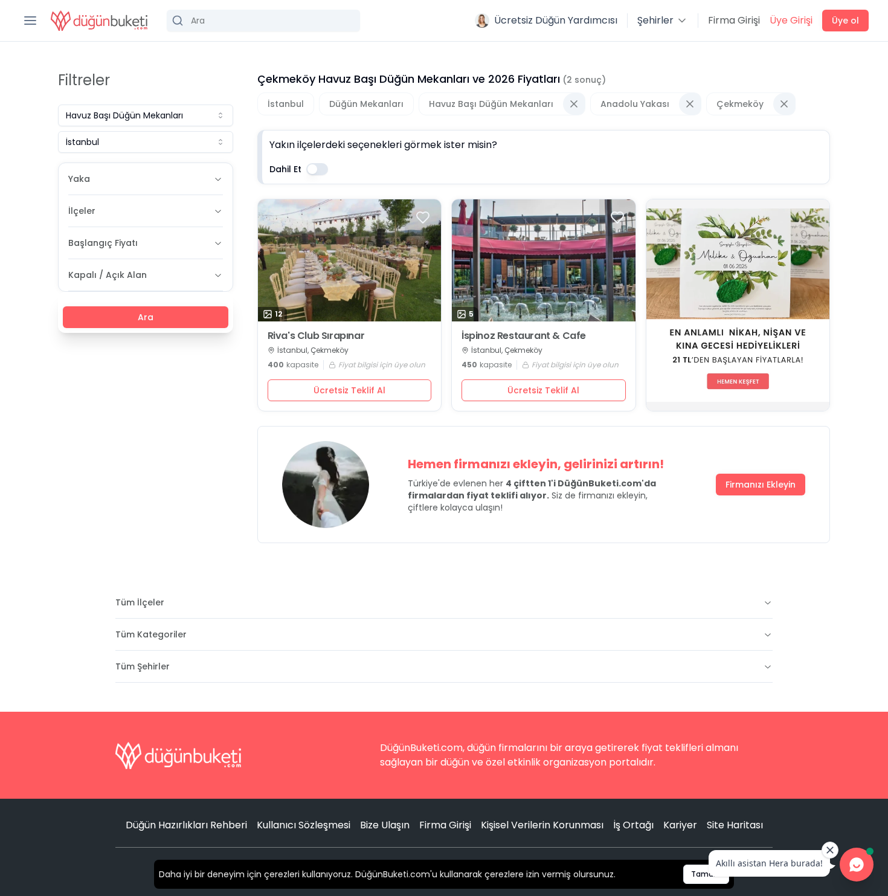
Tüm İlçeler (139, 602)
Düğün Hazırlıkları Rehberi (186, 825)
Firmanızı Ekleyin (761, 485)
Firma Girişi (734, 20)
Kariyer (680, 825)
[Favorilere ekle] (423, 217)
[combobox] (145, 115)
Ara (145, 317)
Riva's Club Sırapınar (316, 336)
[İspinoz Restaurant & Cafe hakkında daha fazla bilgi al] (543, 260)
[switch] (317, 169)
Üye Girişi (791, 20)
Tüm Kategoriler (151, 634)
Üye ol (845, 21)
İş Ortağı (633, 825)
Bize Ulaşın (385, 825)
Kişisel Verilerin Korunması (542, 825)
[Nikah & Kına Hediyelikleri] (738, 305)
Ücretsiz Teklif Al (349, 390)
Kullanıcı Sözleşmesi (303, 825)
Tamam (706, 874)
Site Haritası (735, 825)
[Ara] (263, 20)
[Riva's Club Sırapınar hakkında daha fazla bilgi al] (350, 260)
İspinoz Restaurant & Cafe (524, 336)
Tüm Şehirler (142, 666)
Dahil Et (285, 169)
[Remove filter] (574, 104)
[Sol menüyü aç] (30, 20)
